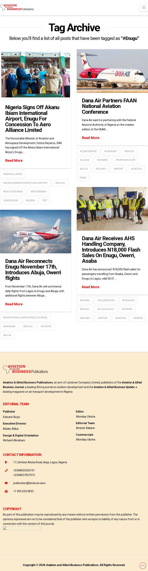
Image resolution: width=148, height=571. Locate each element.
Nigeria (30, 200)
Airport (118, 168)
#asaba (85, 300)
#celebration (105, 300)
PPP (45, 200)
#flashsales (105, 309)
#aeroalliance (12, 174)
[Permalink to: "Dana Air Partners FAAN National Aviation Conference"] (112, 71)
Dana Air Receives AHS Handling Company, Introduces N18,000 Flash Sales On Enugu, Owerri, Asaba (111, 249)
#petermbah (38, 191)
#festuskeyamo (13, 191)
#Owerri (102, 159)
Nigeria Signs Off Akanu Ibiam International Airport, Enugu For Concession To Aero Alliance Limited (32, 118)
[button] (144, 7)
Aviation (136, 168)
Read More (14, 160)
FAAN (83, 177)
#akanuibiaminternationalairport (25, 182)
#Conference (88, 151)
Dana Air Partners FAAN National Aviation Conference (109, 106)
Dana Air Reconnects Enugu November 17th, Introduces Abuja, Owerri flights (33, 269)
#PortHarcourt (125, 159)
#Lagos (84, 159)
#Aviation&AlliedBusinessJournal (25, 317)
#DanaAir (110, 151)
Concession (10, 200)
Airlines (101, 168)
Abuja (84, 168)
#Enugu (60, 182)
